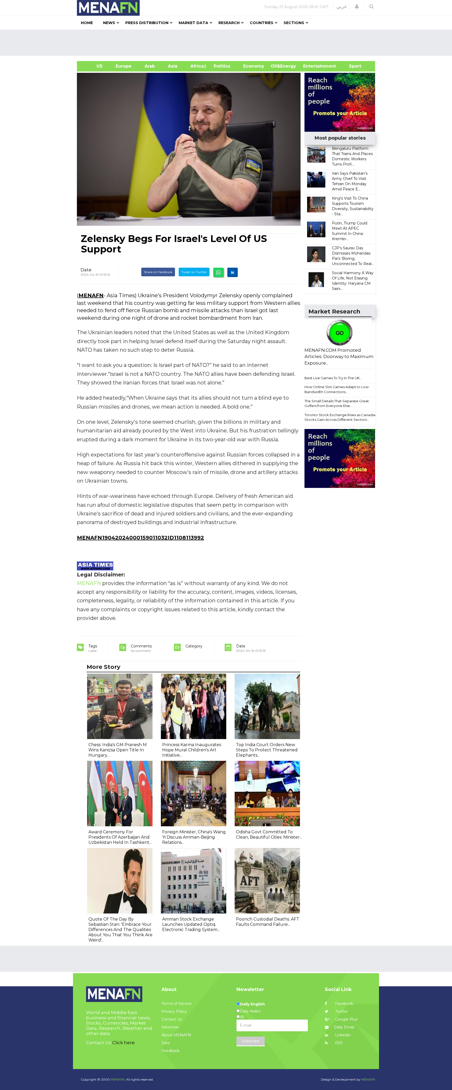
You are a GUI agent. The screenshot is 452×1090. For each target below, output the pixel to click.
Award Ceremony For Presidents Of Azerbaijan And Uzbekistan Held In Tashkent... (120, 837)
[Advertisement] (228, 42)
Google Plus (345, 1019)
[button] (357, 6)
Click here (123, 1042)
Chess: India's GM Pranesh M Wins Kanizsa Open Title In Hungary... (117, 750)
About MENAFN (176, 1035)
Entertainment (311, 66)
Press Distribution (146, 22)
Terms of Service (176, 1003)
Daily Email (344, 1027)
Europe (123, 66)
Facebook (343, 1003)
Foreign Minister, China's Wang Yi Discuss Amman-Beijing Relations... (194, 837)
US (93, 66)
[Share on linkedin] (232, 272)
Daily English (252, 1004)
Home (87, 22)
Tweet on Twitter (194, 272)
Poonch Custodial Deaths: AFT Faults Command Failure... (267, 922)
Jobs (165, 1043)
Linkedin (342, 1035)
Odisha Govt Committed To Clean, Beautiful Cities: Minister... (269, 834)
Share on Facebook (158, 272)
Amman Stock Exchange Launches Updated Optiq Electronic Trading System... (191, 924)
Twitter (341, 1011)
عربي (341, 6)
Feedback (170, 1050)
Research (229, 22)
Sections (294, 22)
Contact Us (171, 1019)
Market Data (193, 22)
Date (86, 269)
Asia (172, 66)
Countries (261, 22)
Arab (149, 66)
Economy (254, 66)
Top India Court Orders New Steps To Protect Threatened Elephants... (267, 750)
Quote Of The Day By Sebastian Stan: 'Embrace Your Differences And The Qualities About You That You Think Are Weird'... (120, 930)
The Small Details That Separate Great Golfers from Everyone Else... (336, 403)
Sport (351, 66)
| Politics (221, 66)
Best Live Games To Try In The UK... (333, 378)
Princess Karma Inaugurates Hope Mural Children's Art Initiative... (191, 750)
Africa (196, 66)
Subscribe (250, 1041)
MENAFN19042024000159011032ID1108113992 (140, 538)
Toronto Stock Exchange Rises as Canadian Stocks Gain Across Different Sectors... (340, 417)
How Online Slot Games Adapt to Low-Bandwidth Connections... (337, 389)
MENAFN (91, 295)
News (109, 22)
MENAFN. (118, 1079)
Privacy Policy (174, 1011)
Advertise (170, 1027)
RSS (338, 1043)
